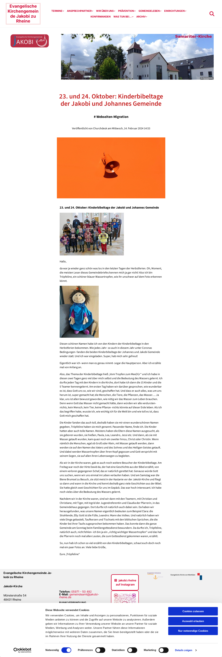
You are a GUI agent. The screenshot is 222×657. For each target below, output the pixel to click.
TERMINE (56, 10)
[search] (212, 14)
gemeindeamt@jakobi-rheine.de (79, 596)
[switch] (100, 650)
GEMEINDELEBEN (149, 10)
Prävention (126, 10)
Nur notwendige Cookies (193, 630)
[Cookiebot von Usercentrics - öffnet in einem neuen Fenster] (22, 650)
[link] (58, 11)
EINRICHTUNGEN (174, 10)
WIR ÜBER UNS (105, 10)
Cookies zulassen (193, 611)
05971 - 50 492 (81, 591)
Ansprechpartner (79, 10)
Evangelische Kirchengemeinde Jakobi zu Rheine (23, 14)
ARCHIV (141, 16)
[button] (125, 582)
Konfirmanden (101, 16)
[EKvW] (185, 576)
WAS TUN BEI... (122, 16)
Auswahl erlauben (193, 621)
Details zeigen (183, 650)
